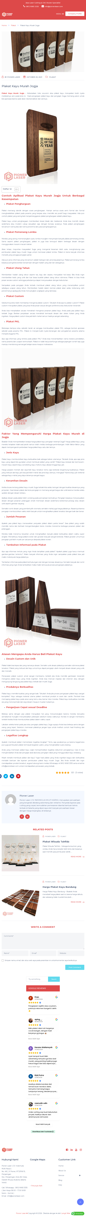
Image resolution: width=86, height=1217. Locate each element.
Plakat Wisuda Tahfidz (56, 841)
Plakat (52, 77)
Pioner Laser (13, 77)
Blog (60, 1180)
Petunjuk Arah (36, 1186)
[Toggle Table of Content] (15, 189)
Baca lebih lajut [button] (34, 1039)
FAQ (60, 1185)
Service (61, 1175)
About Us (62, 1171)
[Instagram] (81, 1149)
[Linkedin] (72, 1149)
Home (60, 1166)
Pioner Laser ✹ (22, 1213)
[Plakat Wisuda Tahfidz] (20, 853)
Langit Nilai (65, 1213)
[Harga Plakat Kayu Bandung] (20, 898)
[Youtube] (76, 1149)
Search (53, 979)
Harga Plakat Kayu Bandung (59, 887)
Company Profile (75, 14)
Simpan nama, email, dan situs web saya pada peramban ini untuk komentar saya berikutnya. (41, 960)
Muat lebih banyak (43, 1124)
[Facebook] (67, 1149)
